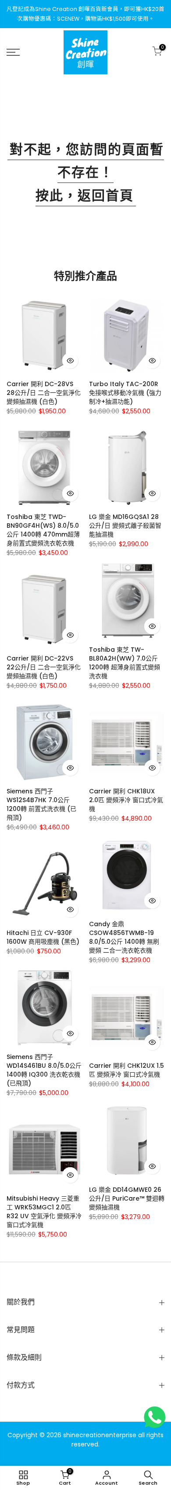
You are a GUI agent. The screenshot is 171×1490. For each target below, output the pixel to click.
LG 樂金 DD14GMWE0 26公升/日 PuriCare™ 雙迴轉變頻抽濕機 (126, 1198)
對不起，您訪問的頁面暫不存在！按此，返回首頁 (87, 172)
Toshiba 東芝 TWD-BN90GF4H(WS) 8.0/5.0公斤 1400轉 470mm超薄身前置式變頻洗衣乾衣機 (43, 530)
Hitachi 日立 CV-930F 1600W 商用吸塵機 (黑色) (43, 937)
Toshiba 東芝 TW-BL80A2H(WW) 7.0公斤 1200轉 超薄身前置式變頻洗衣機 (124, 662)
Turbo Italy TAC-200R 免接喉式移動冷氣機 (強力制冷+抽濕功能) (125, 393)
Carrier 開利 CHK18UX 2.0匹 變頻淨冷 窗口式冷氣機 (126, 800)
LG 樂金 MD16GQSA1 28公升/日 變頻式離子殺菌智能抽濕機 (125, 525)
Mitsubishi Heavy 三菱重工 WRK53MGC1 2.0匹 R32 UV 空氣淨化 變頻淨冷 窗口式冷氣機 (44, 1211)
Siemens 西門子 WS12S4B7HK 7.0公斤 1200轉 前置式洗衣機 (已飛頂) (41, 804)
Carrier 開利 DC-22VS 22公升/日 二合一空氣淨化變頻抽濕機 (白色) (44, 667)
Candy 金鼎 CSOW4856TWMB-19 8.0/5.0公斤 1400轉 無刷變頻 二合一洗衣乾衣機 (124, 937)
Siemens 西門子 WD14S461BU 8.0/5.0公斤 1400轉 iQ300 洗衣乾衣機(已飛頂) (44, 1070)
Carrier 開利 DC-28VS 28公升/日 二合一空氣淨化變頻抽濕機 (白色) (44, 393)
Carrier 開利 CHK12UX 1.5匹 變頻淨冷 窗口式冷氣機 (126, 1070)
